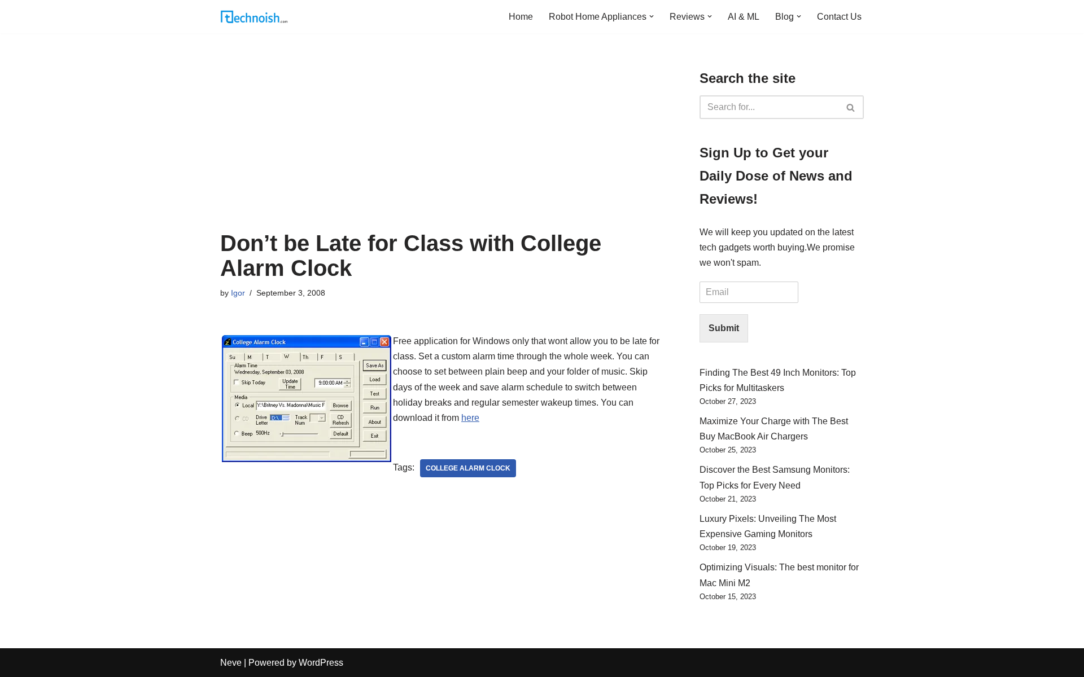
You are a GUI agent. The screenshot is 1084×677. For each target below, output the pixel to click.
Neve (231, 662)
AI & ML (743, 16)
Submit (724, 328)
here (470, 418)
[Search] (851, 107)
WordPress (321, 662)
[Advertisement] (443, 146)
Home (521, 16)
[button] (651, 16)
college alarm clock (468, 468)
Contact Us (839, 16)
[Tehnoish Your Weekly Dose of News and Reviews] (254, 16)
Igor (238, 292)
